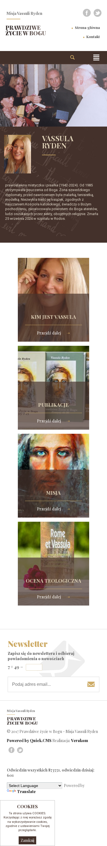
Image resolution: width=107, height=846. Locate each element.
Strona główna (87, 27)
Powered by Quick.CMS (29, 740)
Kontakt (93, 36)
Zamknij (27, 840)
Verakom (79, 740)
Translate (26, 791)
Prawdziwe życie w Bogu (25, 30)
